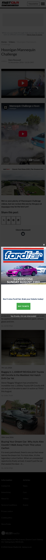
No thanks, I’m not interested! (23, 316)
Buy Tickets (23, 306)
